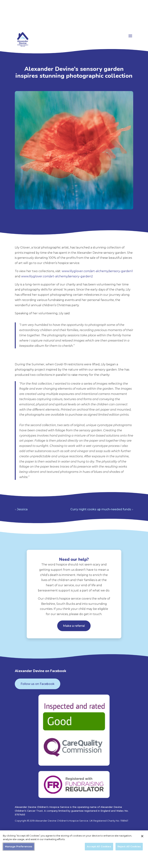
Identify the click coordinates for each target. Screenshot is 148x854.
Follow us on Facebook (38, 684)
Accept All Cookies (99, 846)
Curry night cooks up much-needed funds (100, 509)
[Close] (142, 836)
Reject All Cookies (129, 846)
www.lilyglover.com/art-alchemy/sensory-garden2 (57, 276)
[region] (74, 842)
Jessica (22, 509)
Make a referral (74, 626)
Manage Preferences (18, 846)
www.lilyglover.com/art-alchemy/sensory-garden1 (97, 271)
